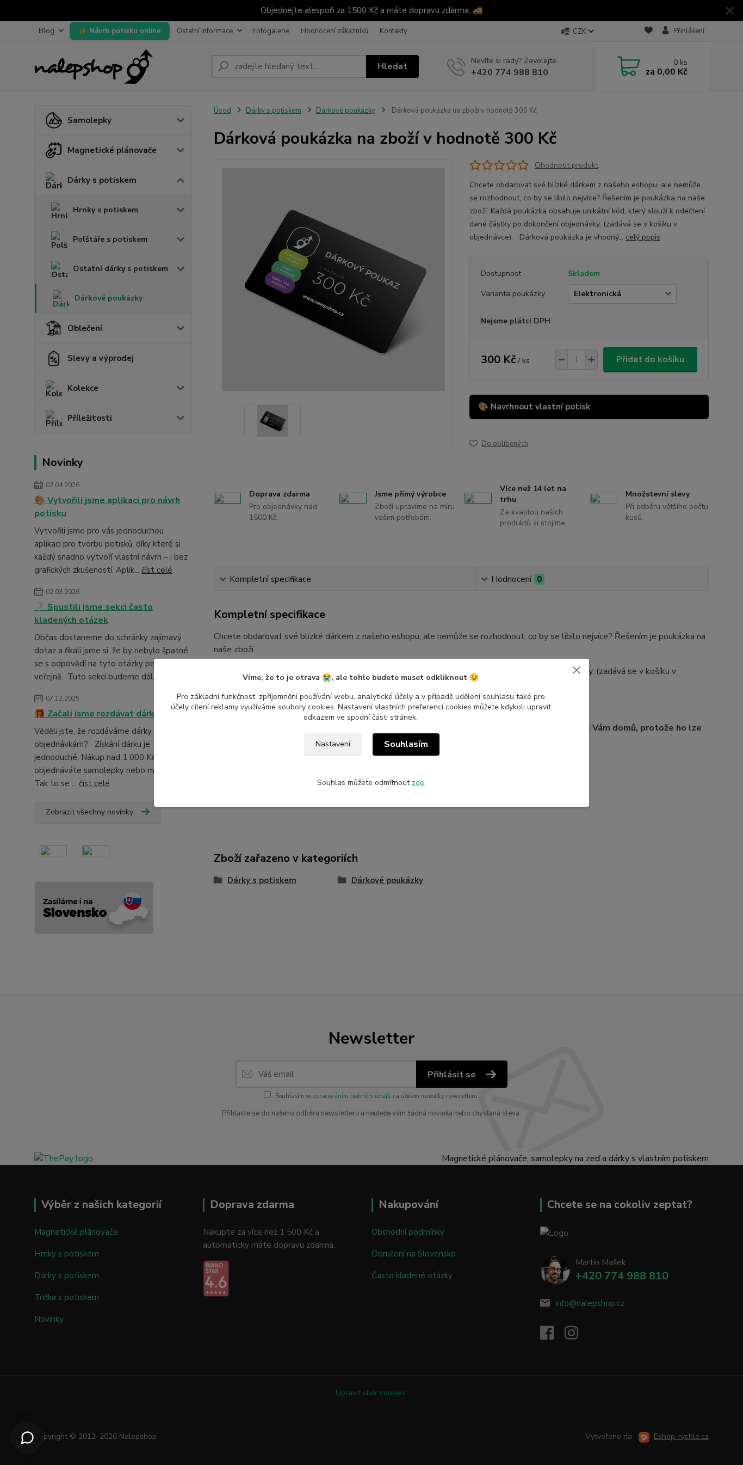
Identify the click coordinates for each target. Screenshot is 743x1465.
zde (418, 782)
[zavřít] (576, 669)
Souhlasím (406, 744)
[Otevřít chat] (27, 1437)
